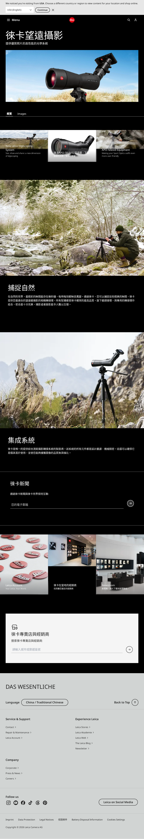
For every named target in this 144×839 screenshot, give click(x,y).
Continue (43, 10)
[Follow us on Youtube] (16, 803)
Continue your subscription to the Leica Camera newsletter (130, 503)
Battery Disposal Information (87, 819)
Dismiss (53, 10)
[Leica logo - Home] (72, 20)
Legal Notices (47, 819)
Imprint (10, 819)
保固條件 (62, 819)
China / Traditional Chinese (44, 702)
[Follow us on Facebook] (23, 803)
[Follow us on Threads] (37, 803)
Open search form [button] (129, 19)
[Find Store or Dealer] (129, 649)
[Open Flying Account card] (135, 19)
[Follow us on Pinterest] (45, 803)
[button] (135, 702)
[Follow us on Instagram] (8, 803)
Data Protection (26, 819)
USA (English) (14, 9)
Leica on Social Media (118, 802)
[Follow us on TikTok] (30, 803)
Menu (16, 20)
